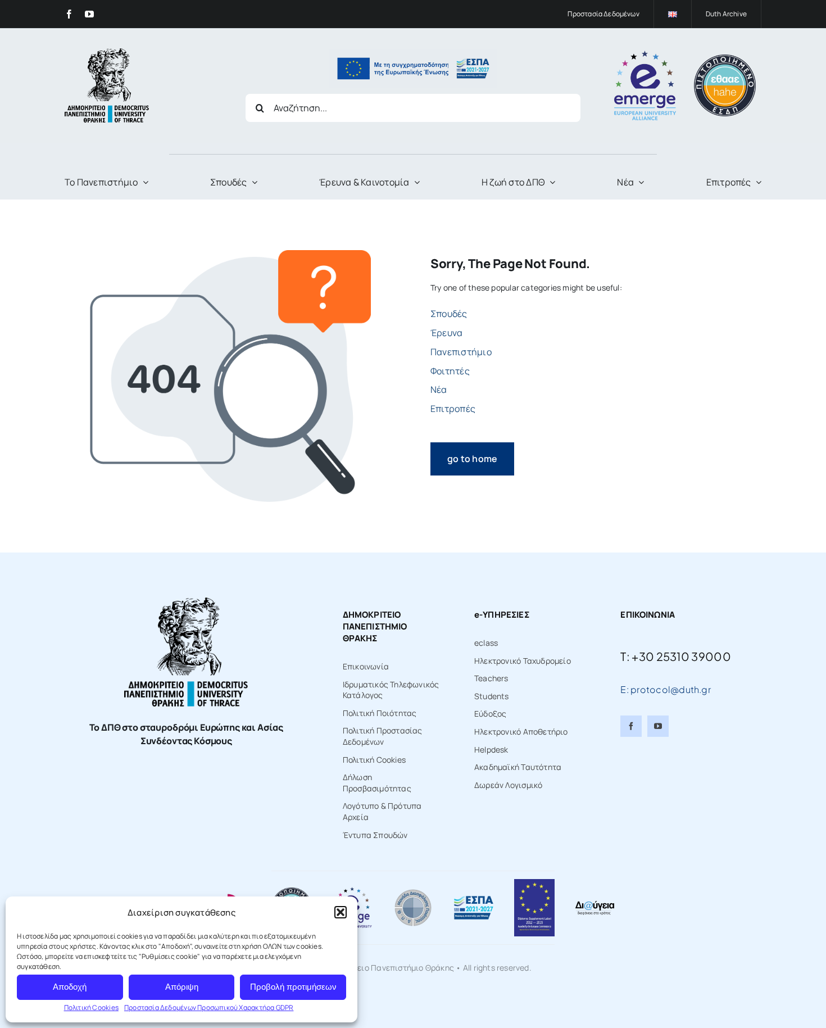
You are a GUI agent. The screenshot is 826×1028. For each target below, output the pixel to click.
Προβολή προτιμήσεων (293, 986)
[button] (340, 912)
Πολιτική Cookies (91, 1007)
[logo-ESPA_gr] (473, 899)
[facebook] (69, 14)
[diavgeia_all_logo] (594, 903)
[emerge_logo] (645, 54)
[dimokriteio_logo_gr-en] (107, 52)
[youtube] (89, 14)
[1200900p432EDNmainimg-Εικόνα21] (413, 891)
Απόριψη (181, 986)
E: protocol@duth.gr (665, 689)
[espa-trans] (413, 52)
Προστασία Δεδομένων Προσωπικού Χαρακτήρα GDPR (208, 1007)
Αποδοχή (70, 986)
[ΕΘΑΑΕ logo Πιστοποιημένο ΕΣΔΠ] (725, 58)
